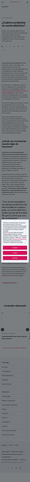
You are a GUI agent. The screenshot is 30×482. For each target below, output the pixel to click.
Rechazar (15, 258)
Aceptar (15, 253)
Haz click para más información (13, 232)
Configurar (15, 247)
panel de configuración (19, 239)
